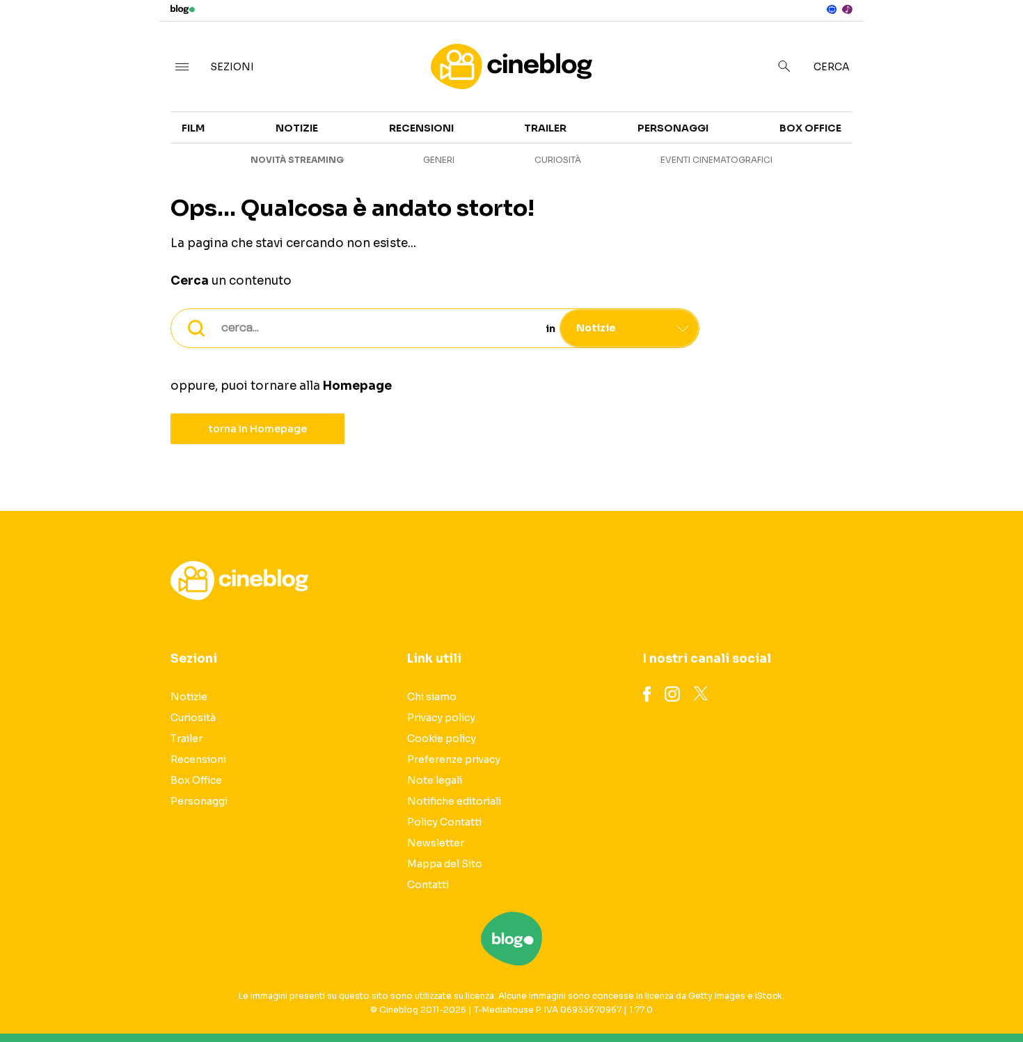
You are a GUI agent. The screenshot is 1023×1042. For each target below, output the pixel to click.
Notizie (297, 128)
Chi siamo (432, 696)
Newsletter (435, 843)
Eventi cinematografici (716, 160)
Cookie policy (441, 738)
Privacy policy (441, 717)
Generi (438, 160)
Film (193, 128)
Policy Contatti (444, 822)
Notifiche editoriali (454, 801)
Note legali (434, 780)
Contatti (428, 884)
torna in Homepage (258, 429)
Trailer (881, 136)
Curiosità (557, 160)
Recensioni (421, 128)
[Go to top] (880, 996)
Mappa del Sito (444, 864)
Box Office (891, 161)
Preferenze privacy (453, 759)
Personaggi (672, 128)
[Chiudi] (990, 40)
